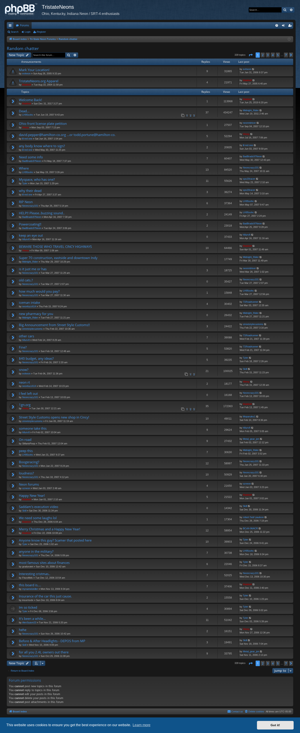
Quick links (11, 26)
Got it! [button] (275, 725)
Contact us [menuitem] (237, 711)
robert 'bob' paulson (253, 517)
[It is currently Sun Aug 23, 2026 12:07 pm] (289, 39)
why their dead (30, 190)
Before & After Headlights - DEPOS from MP (52, 641)
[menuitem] (276, 25)
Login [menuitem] (284, 26)
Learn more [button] (141, 725)
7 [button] (286, 55)
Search (14, 31)
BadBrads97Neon (31, 161)
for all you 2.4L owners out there (44, 652)
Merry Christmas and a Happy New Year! (49, 529)
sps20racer (249, 178)
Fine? (23, 347)
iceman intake (29, 302)
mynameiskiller (30, 589)
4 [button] (273, 55)
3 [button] (268, 55)
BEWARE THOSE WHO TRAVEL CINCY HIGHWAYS (55, 246)
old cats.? (26, 280)
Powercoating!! (30, 224)
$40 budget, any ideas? (36, 358)
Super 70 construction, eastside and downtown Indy (58, 258)
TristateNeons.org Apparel (38, 81)
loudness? (26, 473)
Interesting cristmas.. (34, 574)
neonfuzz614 (29, 306)
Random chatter (23, 48)
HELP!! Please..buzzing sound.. (42, 213)
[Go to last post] (253, 69)
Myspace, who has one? (37, 179)
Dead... (24, 111)
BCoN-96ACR (250, 528)
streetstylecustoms (32, 328)
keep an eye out (31, 235)
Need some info (31, 157)
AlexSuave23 (29, 622)
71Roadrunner (250, 301)
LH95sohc (27, 114)
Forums (24, 25)
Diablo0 (26, 84)
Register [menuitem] (290, 26)
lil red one (27, 138)
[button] (250, 55)
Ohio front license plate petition (43, 123)
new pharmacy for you (36, 313)
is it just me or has (33, 269)
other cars (26, 336)
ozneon (26, 488)
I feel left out (28, 393)
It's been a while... (32, 618)
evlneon (26, 73)
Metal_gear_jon (251, 439)
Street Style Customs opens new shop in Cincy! (54, 417)
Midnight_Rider (251, 110)
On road (25, 439)
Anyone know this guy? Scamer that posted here (55, 540)
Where (24, 168)
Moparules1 (249, 416)
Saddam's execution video (38, 506)
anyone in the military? (36, 551)
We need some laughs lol (38, 518)
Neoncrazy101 (251, 167)
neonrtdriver (249, 123)
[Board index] (23, 10)
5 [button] (278, 55)
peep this (26, 451)
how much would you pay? (39, 291)
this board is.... (30, 585)
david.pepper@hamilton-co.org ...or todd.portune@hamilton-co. (67, 134)
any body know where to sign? (42, 146)
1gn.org (25, 404)
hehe (22, 630)
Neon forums (29, 484)
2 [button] (263, 55)
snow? (23, 369)
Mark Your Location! (34, 70)
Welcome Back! (30, 100)
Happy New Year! (32, 495)
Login (28, 31)
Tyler (24, 183)
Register (41, 31)
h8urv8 (26, 239)
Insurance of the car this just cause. (45, 596)
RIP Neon (26, 202)
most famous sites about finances (44, 562)
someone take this (33, 428)
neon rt (24, 382)
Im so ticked (28, 607)
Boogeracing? (29, 462)
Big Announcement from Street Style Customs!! (54, 325)
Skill (245, 369)
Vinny (25, 127)
